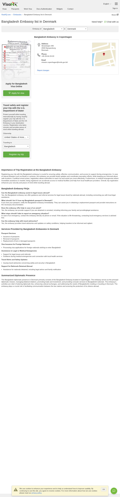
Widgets (59, 9)
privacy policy (36, 493)
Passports (15, 9)
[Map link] (104, 54)
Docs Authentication (44, 9)
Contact (70, 9)
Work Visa (28, 9)
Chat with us (113, 22)
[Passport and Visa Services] (10, 4)
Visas (4, 9)
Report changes (43, 70)
